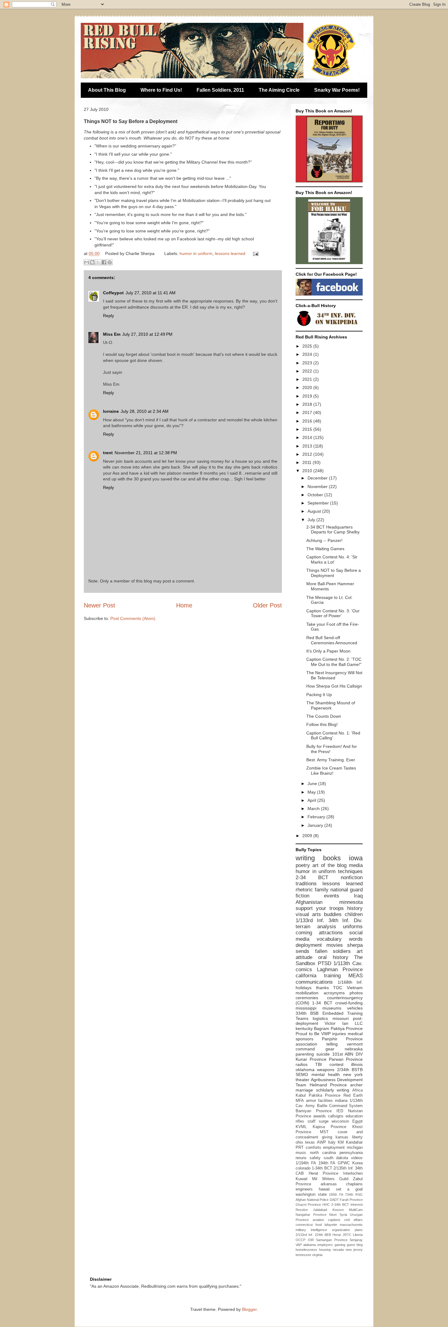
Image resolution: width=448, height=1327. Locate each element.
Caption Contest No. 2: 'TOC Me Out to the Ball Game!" (333, 662)
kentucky (304, 1028)
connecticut (304, 1224)
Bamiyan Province (314, 1111)
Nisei (332, 1214)
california (306, 975)
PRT (300, 1147)
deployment (309, 945)
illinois (357, 1064)
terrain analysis (316, 926)
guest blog (355, 1245)
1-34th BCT (322, 1168)
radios (302, 1064)
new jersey (354, 1249)
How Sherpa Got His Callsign (334, 686)
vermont (355, 1044)
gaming (340, 1245)
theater (302, 1079)
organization (341, 1230)
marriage (304, 1090)
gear (329, 1048)
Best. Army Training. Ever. (331, 759)
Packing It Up (319, 694)
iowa (356, 858)
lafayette (331, 1224)
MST (324, 1132)
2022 (307, 371)
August (315, 511)
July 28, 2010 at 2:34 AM (145, 411)
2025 (307, 346)
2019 (307, 396)
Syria (343, 1214)
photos (356, 992)
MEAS (355, 975)
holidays (303, 987)
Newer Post (99, 605)
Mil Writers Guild (330, 1179)
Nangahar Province (311, 1214)
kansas (342, 1137)
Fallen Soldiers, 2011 (220, 90)
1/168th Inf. (350, 982)
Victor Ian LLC (344, 1023)
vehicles (355, 1008)
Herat (336, 1235)
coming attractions (319, 933)
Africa (357, 1090)
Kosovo (338, 1210)
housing (325, 1249)
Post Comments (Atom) (132, 618)
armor (311, 1101)
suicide (323, 1054)
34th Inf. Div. (346, 920)
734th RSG (354, 1194)
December (318, 478)
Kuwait (302, 1179)
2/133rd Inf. (304, 1235)
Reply (108, 315)
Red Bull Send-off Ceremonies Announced (331, 640)
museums (331, 1008)
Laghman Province (340, 969)
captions (334, 1220)
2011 (307, 462)
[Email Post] (254, 253)
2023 (307, 362)
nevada (338, 1249)
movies (334, 945)
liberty (357, 1137)
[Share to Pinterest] (110, 262)
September (319, 503)
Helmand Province (328, 1084)
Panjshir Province (342, 1038)
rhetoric (304, 890)
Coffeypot (113, 292)
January (316, 825)
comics (304, 969)
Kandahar (354, 1142)
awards (319, 1116)
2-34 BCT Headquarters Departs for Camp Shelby (333, 530)
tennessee (303, 1255)
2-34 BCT (312, 877)
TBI (318, 1064)
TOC (337, 987)
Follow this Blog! (322, 724)
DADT (334, 1199)
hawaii (324, 1189)
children (354, 914)
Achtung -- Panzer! (324, 540)
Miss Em (111, 334)
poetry (303, 865)
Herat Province (324, 1173)
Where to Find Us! (161, 90)
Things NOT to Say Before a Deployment (333, 573)
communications (314, 982)
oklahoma (305, 1069)
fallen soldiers (333, 951)
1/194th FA (306, 1163)
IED (339, 1111)
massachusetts (351, 1224)
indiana (341, 1101)
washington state (311, 1194)
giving (327, 1137)
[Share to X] (98, 262)
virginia (317, 1255)
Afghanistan (309, 902)
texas (310, 1142)
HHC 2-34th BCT (335, 1204)
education (354, 1116)
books (332, 858)
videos (357, 1158)
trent (108, 452)
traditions (306, 883)
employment (334, 1147)
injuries (339, 1033)
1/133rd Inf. (310, 920)
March (314, 808)
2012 (307, 454)
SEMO (302, 1074)
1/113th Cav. (348, 963)
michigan (355, 1147)
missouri (340, 1018)
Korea (357, 1163)
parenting (305, 1054)
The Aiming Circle (279, 90)
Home (184, 605)
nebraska (354, 1048)
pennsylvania (351, 1153)
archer (356, 1084)
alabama (309, 1245)
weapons (325, 1069)
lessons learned (230, 253)
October (316, 494)
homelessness (306, 1249)
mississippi (306, 1008)
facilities (325, 1101)
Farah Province (351, 1199)
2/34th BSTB (350, 1069)
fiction (302, 896)
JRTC (347, 1235)
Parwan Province (346, 1059)
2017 (307, 412)
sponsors (304, 1038)
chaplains (354, 1184)
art (360, 951)
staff (311, 1121)
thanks (322, 987)
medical (355, 1033)
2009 (307, 835)
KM (341, 1142)
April (312, 800)
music (301, 1153)
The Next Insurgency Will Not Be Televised (334, 675)
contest (336, 1064)
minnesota (351, 902)
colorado (303, 1168)
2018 (307, 404)
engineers (304, 1189)
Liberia (358, 1235)
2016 (307, 421)
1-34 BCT (322, 1002)
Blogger (249, 1309)
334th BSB (307, 1013)
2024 (307, 354)
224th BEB (323, 1235)
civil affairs (353, 1220)
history (355, 908)
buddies (333, 914)
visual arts (308, 914)
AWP (321, 1142)
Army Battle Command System (334, 1106)
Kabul (301, 1095)
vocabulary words (340, 939)
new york (353, 1074)
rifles (300, 1121)
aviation (318, 1220)
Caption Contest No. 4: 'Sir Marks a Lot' (331, 559)
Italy (332, 1142)
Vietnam (355, 987)
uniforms (353, 926)
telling (332, 1044)
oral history (333, 957)
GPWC (344, 1163)
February (317, 816)
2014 (307, 437)
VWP (326, 1033)
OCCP (300, 1240)
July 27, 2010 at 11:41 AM (151, 292)
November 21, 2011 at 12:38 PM (146, 452)
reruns (301, 1158)
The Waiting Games (325, 548)
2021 (307, 379)
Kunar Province (311, 1059)
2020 (307, 387)
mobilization (307, 992)
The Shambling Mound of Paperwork (330, 705)
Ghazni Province (308, 1204)
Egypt (357, 1121)
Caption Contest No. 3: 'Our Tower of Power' (333, 613)
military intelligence (311, 1230)
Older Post (267, 605)
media (356, 865)
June (313, 783)
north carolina (323, 1153)
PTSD (324, 963)
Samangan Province (331, 1240)
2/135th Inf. (343, 1168)
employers (325, 1245)
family (322, 890)
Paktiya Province (347, 1028)
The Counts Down (323, 716)
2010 (307, 470)
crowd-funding (349, 1002)
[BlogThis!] (92, 262)
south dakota (336, 1158)
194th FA (327, 1163)
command (305, 1048)
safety (315, 1158)
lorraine (111, 411)
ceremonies (307, 997)
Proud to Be (307, 1033)
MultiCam (356, 1210)
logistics (320, 1018)
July (312, 519)
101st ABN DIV (347, 1054)
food (318, 1224)
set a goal (349, 1189)
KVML (301, 1127)
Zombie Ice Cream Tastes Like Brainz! (331, 771)
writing (305, 858)
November (318, 486)
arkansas (329, 1184)
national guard (346, 890)
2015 (307, 429)
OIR (311, 1240)
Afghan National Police (312, 1199)
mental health (325, 1074)
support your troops (320, 908)
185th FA (336, 1194)
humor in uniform (196, 253)
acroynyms (334, 992)
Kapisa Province (330, 1127)
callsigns (335, 1116)
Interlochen (353, 1173)
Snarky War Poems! (337, 90)
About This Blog (107, 90)
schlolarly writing (333, 1090)
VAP (299, 1245)
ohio (299, 1142)
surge (324, 1121)
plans (359, 1230)
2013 (307, 446)
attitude (304, 957)
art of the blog (329, 865)
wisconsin (340, 1121)
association (306, 1044)
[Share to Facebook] (104, 262)
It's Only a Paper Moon (328, 651)
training (332, 975)
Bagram (321, 1028)
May (312, 792)
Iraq (358, 896)
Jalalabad (320, 1210)
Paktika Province (325, 1095)
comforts (313, 1147)
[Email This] (87, 262)
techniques (350, 871)
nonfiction (352, 877)
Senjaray (356, 1240)
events (331, 896)
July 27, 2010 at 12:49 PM (147, 334)
